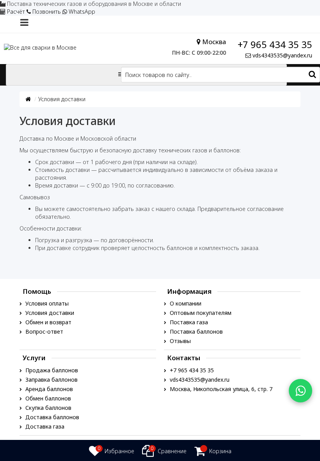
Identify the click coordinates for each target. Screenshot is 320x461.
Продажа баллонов (51, 370)
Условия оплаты (46, 303)
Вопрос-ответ (43, 331)
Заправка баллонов (51, 379)
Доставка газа (44, 426)
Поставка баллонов (195, 331)
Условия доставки (61, 99)
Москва (214, 41)
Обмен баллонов (47, 398)
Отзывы (179, 341)
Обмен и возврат (47, 322)
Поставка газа (188, 322)
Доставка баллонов (51, 417)
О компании (184, 303)
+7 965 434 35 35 (275, 44)
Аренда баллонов (48, 389)
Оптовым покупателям (199, 312)
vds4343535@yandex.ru (282, 55)
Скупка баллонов (47, 407)
